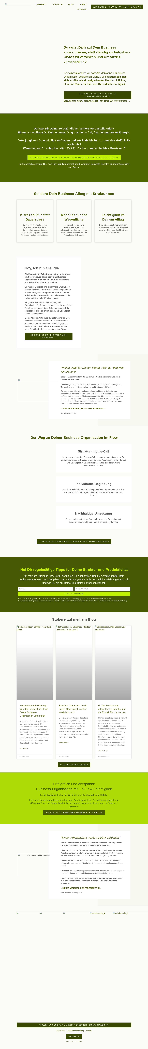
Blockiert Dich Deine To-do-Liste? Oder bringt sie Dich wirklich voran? (73, 709)
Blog (71, 4)
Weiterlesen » (24, 748)
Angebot (41, 4)
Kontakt (82, 9)
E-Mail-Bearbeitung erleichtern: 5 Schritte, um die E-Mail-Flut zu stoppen (112, 709)
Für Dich (58, 4)
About (84, 4)
